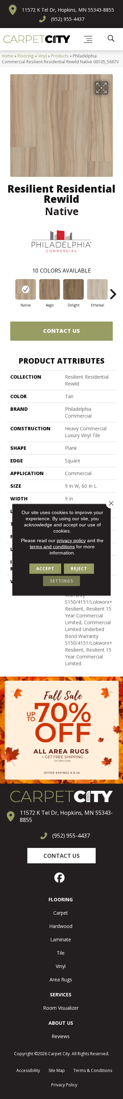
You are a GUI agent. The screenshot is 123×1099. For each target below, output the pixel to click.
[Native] (26, 289)
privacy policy (71, 540)
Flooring (25, 55)
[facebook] (60, 877)
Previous (10, 290)
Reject (79, 568)
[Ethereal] (97, 289)
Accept (45, 568)
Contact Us (61, 331)
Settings (61, 581)
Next (113, 290)
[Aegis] (50, 289)
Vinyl (42, 55)
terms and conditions (52, 546)
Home (7, 55)
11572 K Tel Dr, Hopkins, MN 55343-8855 (68, 9)
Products (60, 55)
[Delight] (73, 289)
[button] (61, 855)
